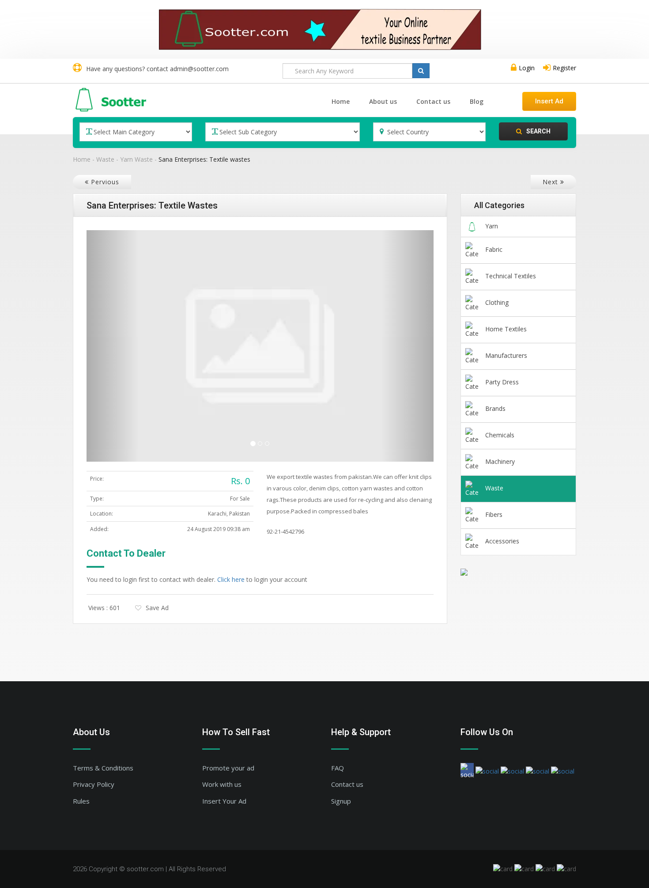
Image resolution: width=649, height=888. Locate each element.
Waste (105, 159)
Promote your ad (228, 767)
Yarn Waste (136, 159)
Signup (341, 801)
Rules (81, 801)
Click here (231, 579)
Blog (476, 101)
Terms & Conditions (103, 767)
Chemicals (499, 435)
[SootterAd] (324, 29)
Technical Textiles (510, 276)
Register (564, 68)
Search (538, 131)
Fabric (493, 249)
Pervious (107, 182)
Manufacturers (506, 355)
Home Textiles (506, 329)
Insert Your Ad (224, 801)
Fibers (493, 514)
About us (383, 101)
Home (341, 101)
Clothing (497, 302)
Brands (495, 408)
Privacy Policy (93, 784)
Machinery (500, 461)
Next (548, 182)
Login (527, 68)
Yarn (491, 226)
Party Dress (502, 382)
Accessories (502, 541)
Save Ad (157, 607)
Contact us (433, 101)
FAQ (337, 767)
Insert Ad (549, 101)
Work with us (221, 784)
